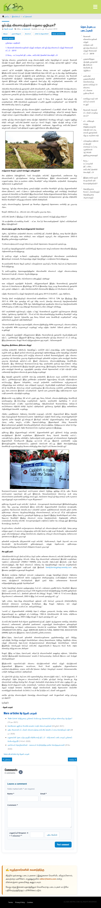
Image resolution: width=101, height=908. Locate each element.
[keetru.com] (14, 6)
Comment (12, 805)
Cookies (30, 902)
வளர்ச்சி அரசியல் (8, 38)
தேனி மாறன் (8, 29)
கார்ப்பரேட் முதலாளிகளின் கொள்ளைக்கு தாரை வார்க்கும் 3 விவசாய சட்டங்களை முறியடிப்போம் (90, 85)
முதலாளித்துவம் (16, 34)
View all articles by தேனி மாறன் (16, 754)
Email (43, 793)
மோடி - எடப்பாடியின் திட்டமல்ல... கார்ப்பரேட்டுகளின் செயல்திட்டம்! (90, 166)
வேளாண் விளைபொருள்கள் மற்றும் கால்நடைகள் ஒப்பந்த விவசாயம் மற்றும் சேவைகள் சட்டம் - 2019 (90, 45)
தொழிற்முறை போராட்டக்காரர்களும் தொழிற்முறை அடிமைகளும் (91, 193)
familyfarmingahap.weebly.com (59, 567)
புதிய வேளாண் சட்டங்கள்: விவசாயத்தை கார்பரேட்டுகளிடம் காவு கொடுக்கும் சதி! (39, 730)
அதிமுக (5, 34)
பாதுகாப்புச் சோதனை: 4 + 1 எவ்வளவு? (18, 834)
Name (10, 793)
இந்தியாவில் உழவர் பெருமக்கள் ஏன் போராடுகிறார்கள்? (90, 180)
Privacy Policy (20, 902)
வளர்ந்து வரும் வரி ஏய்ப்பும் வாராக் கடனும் (90, 101)
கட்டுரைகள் (26, 29)
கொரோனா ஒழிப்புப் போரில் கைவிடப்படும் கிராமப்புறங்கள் (30, 726)
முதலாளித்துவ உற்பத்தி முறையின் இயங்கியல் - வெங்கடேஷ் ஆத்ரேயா (90, 65)
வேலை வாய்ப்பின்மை (58, 34)
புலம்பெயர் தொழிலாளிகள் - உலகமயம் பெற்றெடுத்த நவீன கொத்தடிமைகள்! (36, 745)
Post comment (63, 844)
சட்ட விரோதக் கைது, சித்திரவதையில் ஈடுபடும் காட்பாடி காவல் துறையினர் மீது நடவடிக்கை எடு (91, 128)
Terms (10, 902)
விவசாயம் (28, 34)
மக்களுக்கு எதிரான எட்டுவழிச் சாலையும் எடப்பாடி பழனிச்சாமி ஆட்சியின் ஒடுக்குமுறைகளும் (91, 148)
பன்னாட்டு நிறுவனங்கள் (42, 34)
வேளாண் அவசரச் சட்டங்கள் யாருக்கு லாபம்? (90, 113)
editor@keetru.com (48, 879)
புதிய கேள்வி (52, 834)
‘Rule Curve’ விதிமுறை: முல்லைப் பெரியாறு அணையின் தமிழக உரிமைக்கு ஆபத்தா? (40, 718)
